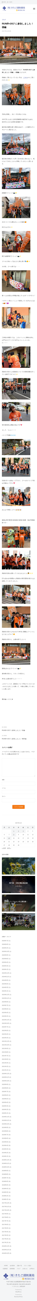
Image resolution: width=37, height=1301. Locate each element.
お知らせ (24, 1268)
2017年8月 (5, 1217)
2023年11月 (5, 998)
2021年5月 (5, 1059)
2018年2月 (5, 1196)
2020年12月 (5, 1073)
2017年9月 (5, 1214)
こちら (25, 77)
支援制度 (5, 1268)
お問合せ (32, 1268)
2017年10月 (5, 1210)
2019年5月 (5, 1142)
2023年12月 (5, 994)
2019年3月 (5, 1149)
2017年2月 (5, 1239)
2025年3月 (5, 966)
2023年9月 (5, 1002)
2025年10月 (5, 951)
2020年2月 (5, 1109)
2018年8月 (5, 1174)
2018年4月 (5, 1188)
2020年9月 (5, 1084)
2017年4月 (5, 1231)
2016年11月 (5, 1249)
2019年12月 (5, 1116)
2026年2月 (5, 948)
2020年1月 (5, 1113)
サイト (4, 796)
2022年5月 (5, 1030)
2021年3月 (5, 1063)
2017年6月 (5, 1224)
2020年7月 (5, 1091)
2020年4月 (5, 1102)
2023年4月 (5, 1012)
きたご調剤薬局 (20, 1286)
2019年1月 (5, 1156)
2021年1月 (5, 1070)
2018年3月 (5, 1192)
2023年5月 (5, 1009)
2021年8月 (5, 1052)
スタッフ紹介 (27, 1265)
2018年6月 (5, 1181)
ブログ (4, 19)
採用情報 (12, 1268)
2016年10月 (5, 1253)
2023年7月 (5, 1005)
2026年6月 (5, 944)
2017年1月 (5, 1242)
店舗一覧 (19, 1265)
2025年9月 (5, 955)
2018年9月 (5, 1170)
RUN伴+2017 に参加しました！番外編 (14, 739)
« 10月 (4, 848)
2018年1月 (5, 1199)
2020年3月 (5, 1106)
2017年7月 (5, 1221)
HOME (6, 1265)
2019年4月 (5, 1145)
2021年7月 (5, 1055)
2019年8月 (5, 1131)
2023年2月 (5, 1016)
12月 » (9, 848)
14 (9, 838)
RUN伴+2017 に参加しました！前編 (13, 730)
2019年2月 (5, 1152)
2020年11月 (5, 1077)
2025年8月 (5, 958)
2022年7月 (5, 1027)
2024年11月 (5, 976)
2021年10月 (5, 1045)
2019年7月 (5, 1134)
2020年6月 (5, 1095)
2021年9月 (5, 1048)
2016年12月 (5, 1246)
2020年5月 (5, 1099)
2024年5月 (5, 984)
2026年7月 (5, 940)
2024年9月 (5, 980)
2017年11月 (5, 1206)
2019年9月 (5, 1127)
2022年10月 (5, 1023)
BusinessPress (18, 1296)
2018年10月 (5, 1167)
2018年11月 (5, 1163)
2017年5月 (5, 1228)
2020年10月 (5, 1081)
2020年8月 (5, 1088)
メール (4, 788)
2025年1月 (5, 969)
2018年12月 (5, 1160)
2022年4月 (5, 1034)
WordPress (18, 1292)
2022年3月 (5, 1037)
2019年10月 (5, 1124)
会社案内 (12, 1265)
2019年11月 (5, 1120)
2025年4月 (5, 962)
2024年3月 (5, 987)
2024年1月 (5, 991)
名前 (3, 779)
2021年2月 (5, 1066)
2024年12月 (5, 973)
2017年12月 (5, 1203)
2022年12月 (5, 1020)
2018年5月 (5, 1185)
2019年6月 (5, 1138)
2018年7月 (5, 1178)
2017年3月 (5, 1235)
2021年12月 (5, 1041)
